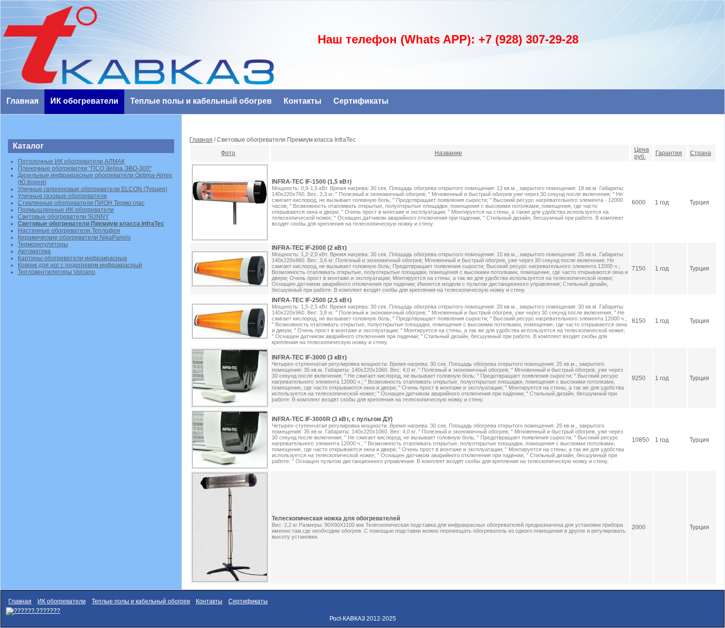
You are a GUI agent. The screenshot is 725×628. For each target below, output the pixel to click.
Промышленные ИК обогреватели (66, 209)
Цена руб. (641, 153)
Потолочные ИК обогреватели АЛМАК (71, 161)
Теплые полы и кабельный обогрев (201, 101)
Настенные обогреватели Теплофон (69, 230)
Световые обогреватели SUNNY (63, 216)
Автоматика (34, 251)
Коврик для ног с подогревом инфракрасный (80, 265)
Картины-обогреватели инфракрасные (72, 258)
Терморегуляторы (43, 244)
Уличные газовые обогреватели (62, 196)
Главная (22, 101)
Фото (228, 153)
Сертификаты (361, 101)
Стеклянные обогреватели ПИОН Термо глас (81, 202)
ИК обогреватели (84, 101)
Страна (700, 153)
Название (448, 153)
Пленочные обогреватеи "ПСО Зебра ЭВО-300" (84, 168)
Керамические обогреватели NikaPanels (74, 237)
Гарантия (668, 153)
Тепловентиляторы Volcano (56, 272)
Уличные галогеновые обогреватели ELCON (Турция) (92, 189)
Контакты (303, 101)
